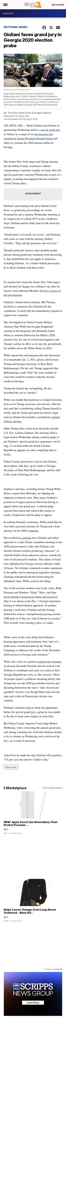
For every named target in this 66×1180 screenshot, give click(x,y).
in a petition (24, 538)
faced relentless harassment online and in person (31, 596)
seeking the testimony (50, 661)
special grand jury (50, 130)
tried (28, 707)
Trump (25, 286)
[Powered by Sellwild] (57, 969)
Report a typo (10, 767)
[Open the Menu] (5, 4)
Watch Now (57, 5)
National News (15, 27)
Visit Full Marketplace (52, 788)
